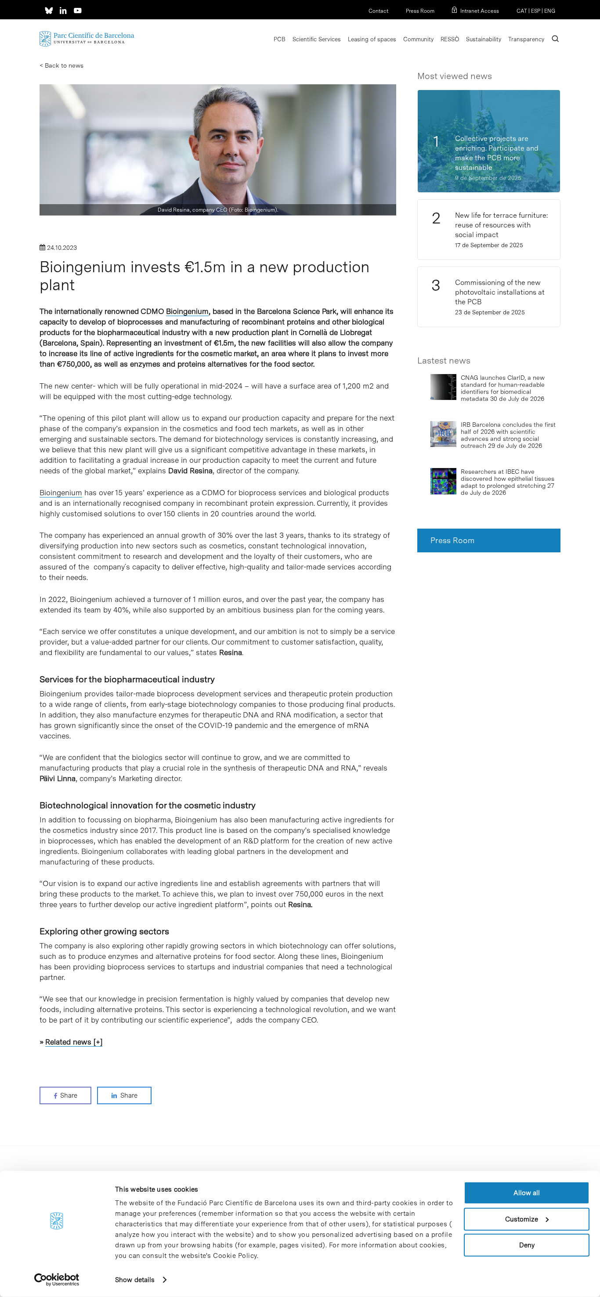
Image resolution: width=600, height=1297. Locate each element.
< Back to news (61, 65)
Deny (527, 1245)
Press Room (420, 11)
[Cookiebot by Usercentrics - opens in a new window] (56, 1279)
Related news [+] (73, 1042)
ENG (549, 11)
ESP (535, 11)
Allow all (526, 1193)
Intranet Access (479, 11)
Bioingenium (187, 311)
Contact (378, 11)
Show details (135, 1280)
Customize (521, 1219)
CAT (522, 11)
